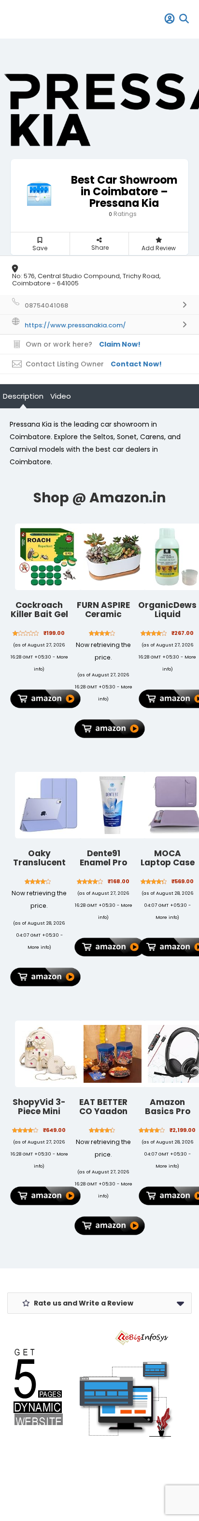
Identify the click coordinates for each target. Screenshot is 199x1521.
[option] (99, 108)
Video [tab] (60, 396)
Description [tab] (23, 396)
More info (38, 947)
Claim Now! (120, 344)
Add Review (159, 248)
